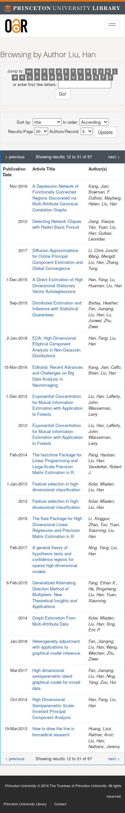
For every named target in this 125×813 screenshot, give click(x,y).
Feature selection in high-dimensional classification (56, 487)
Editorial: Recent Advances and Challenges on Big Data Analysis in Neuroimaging (57, 376)
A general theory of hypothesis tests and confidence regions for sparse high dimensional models (54, 559)
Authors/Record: (64, 131)
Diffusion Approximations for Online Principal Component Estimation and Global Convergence (57, 259)
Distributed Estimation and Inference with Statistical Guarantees (56, 309)
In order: (70, 122)
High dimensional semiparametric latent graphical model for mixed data (56, 679)
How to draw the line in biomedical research (53, 731)
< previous (15, 157)
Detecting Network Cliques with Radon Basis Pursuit (56, 224)
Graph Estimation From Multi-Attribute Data (54, 621)
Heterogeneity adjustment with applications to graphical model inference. (56, 647)
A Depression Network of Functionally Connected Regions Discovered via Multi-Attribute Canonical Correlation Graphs (55, 198)
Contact (60, 803)
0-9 (29, 71)
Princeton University (21, 785)
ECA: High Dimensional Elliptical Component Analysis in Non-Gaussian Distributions (56, 347)
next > (114, 157)
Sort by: (24, 122)
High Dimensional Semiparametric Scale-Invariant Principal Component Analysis (53, 708)
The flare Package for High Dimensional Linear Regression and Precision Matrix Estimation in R (57, 527)
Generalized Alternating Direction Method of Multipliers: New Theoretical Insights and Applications (54, 594)
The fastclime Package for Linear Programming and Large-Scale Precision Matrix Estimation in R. (56, 464)
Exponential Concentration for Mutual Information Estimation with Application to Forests (57, 405)
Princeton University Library (25, 803)
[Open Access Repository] (16, 26)
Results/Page (20, 131)
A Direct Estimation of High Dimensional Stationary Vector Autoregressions (57, 285)
